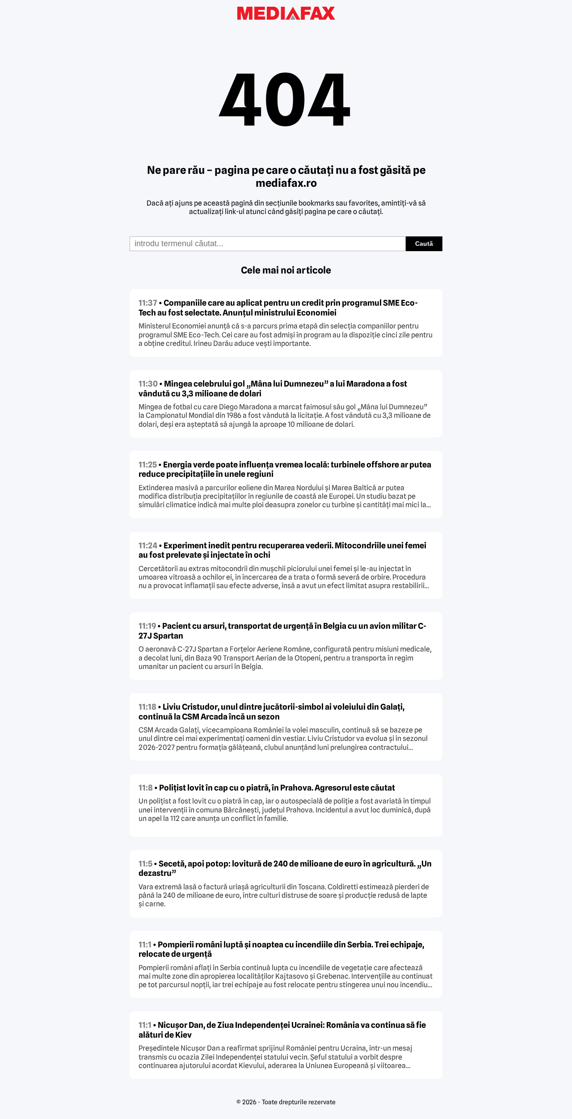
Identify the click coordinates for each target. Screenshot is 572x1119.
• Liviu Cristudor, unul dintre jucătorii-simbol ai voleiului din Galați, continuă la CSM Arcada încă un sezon (271, 711)
